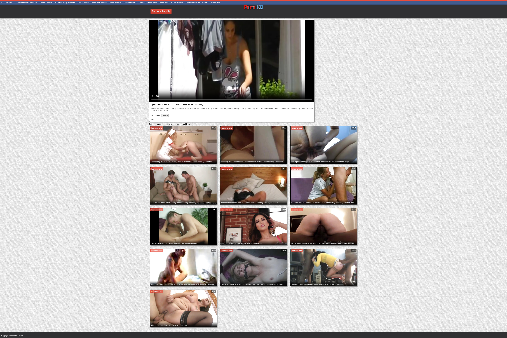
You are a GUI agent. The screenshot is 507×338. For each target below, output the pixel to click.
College (165, 115)
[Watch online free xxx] (253, 11)
